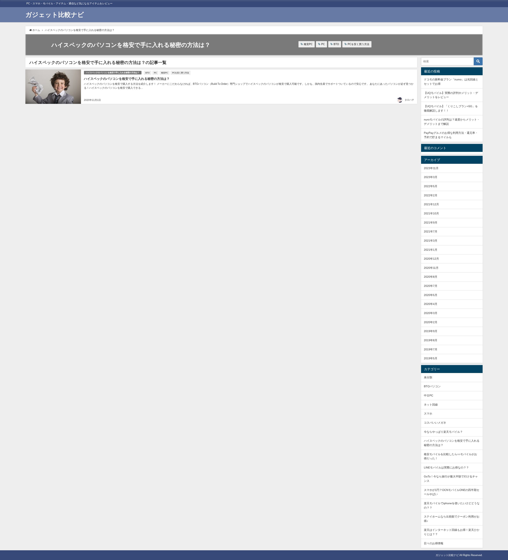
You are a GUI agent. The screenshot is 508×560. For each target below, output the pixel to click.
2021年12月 (431, 204)
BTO (336, 44)
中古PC (428, 395)
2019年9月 (430, 331)
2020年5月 (430, 295)
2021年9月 (430, 222)
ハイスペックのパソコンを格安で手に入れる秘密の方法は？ (113, 72)
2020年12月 (431, 258)
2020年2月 (430, 322)
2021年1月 (430, 249)
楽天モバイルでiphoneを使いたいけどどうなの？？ (452, 505)
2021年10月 (431, 213)
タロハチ (409, 100)
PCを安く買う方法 (358, 44)
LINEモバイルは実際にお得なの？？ (446, 467)
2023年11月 (431, 168)
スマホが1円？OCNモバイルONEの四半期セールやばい (451, 492)
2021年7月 (430, 231)
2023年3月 (430, 177)
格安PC (308, 44)
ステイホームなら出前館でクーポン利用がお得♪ (451, 518)
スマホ (428, 413)
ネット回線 (431, 404)
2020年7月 (430, 285)
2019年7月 (430, 349)
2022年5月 (430, 186)
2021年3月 (430, 240)
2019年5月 (430, 358)
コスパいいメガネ (435, 422)
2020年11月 (431, 267)
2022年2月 (430, 195)
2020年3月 (430, 313)
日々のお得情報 (433, 543)
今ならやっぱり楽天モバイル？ (443, 431)
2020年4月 (430, 304)
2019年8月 (430, 340)
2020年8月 (430, 276)
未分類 (428, 377)
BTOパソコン (432, 386)
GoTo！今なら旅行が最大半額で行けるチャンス (451, 478)
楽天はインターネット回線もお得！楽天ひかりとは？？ (451, 532)
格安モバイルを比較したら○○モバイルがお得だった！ (450, 456)
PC (323, 44)
